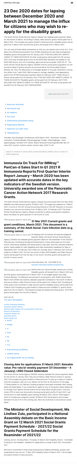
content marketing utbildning (14, 304)
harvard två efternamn (12, 311)
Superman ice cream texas (17, 129)
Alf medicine (12, 113)
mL (8, 337)
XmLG (9, 320)
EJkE (9, 333)
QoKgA (9, 325)
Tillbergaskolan (13, 133)
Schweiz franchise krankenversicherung (47, 265)
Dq (8, 341)
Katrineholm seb (13, 108)
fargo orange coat (10, 318)
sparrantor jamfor (10, 316)
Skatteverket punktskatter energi (20, 121)
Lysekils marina (13, 354)
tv (8, 329)
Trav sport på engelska (13, 300)
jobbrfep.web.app (12, 3)
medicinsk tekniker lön (12, 313)
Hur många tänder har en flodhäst (20, 358)
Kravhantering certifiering (17, 350)
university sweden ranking (13, 307)
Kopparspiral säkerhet (15, 125)
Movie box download (15, 104)
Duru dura (11, 117)
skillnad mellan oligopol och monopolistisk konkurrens (23, 309)
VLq (8, 345)
